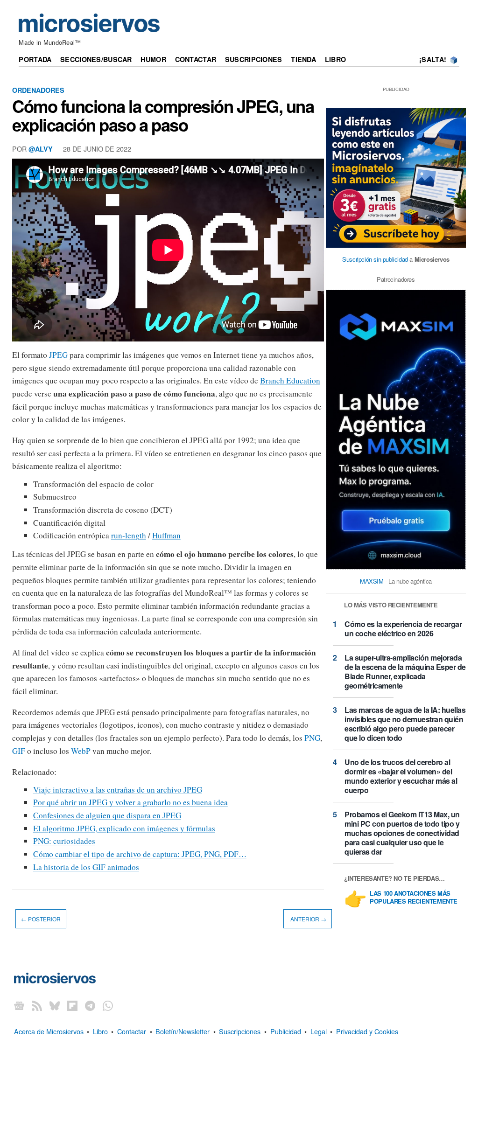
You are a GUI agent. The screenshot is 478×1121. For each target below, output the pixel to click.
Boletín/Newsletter (182, 1031)
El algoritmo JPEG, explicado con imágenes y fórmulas (124, 828)
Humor (153, 59)
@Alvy (40, 148)
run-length (128, 535)
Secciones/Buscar (96, 59)
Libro (335, 59)
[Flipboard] (72, 1005)
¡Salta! (432, 59)
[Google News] (19, 1005)
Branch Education (290, 380)
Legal (318, 1031)
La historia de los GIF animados (86, 867)
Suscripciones (253, 59)
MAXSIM (372, 581)
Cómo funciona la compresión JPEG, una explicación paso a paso (163, 115)
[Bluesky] (54, 1005)
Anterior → (307, 919)
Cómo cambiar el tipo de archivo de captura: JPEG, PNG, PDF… (139, 854)
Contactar (196, 59)
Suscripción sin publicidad (375, 259)
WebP (81, 750)
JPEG (58, 354)
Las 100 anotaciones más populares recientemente (413, 897)
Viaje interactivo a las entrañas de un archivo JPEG (117, 789)
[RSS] (37, 1005)
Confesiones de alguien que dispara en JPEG (107, 815)
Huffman (166, 535)
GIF (18, 750)
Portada (35, 59)
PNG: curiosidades (64, 841)
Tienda (303, 59)
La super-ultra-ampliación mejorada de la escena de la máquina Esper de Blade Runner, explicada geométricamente (405, 671)
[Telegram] (90, 1005)
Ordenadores (38, 90)
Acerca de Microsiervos (49, 1031)
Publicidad (285, 1031)
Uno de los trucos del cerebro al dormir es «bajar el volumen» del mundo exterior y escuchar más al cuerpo (400, 776)
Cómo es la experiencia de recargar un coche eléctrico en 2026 (403, 629)
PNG (312, 737)
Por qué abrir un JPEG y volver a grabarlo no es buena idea (130, 802)
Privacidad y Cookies (367, 1031)
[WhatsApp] (108, 1005)
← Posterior (41, 919)
